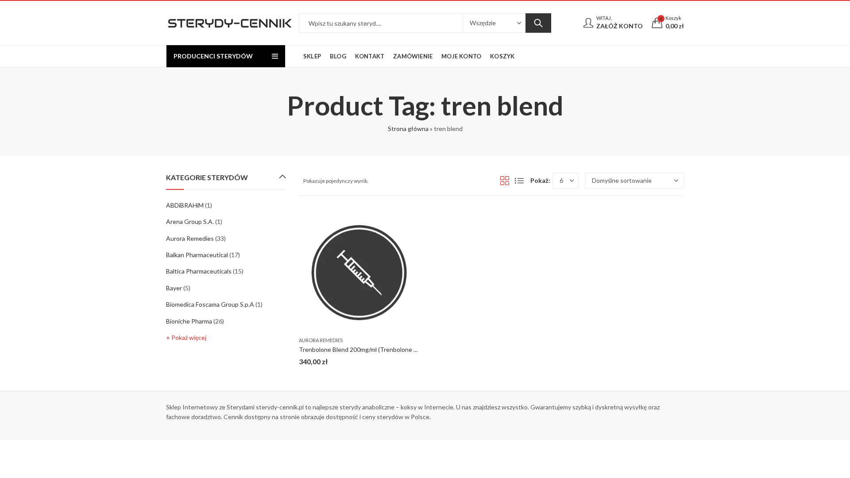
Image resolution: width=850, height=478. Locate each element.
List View (519, 180)
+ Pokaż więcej (186, 337)
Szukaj (538, 23)
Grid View (504, 180)
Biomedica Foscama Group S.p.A (210, 304)
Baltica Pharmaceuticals (199, 271)
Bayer (174, 288)
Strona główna (408, 128)
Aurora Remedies (321, 340)
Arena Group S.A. (190, 221)
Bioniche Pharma (189, 321)
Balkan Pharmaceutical (197, 254)
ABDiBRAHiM (185, 205)
